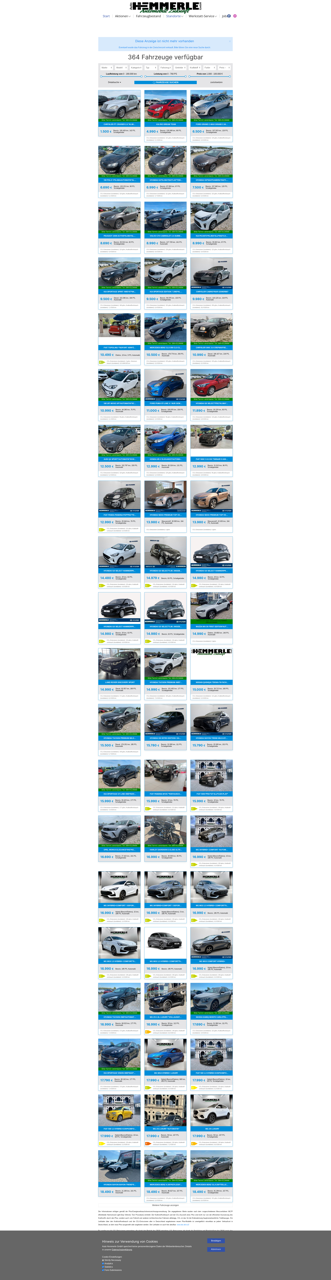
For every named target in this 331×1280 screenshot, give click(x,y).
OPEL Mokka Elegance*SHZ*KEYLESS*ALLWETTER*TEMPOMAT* (122, 850)
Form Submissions (113, 1270)
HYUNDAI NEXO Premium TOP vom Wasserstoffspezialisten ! (168, 515)
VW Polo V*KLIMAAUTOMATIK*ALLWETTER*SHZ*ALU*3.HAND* (122, 180)
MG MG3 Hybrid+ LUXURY (166, 1073)
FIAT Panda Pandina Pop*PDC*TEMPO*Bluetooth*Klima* (122, 515)
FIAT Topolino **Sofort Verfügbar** (122, 348)
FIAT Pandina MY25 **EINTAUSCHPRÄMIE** (168, 794)
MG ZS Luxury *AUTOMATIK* (166, 1129)
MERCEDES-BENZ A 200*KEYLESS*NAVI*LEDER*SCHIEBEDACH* (168, 1185)
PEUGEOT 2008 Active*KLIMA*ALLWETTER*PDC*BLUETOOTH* (122, 236)
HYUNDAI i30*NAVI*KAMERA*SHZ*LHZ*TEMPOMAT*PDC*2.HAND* (214, 180)
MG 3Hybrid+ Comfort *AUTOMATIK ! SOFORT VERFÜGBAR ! (214, 850)
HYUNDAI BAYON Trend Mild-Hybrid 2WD (214, 738)
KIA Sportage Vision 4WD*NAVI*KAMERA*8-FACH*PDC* (122, 1073)
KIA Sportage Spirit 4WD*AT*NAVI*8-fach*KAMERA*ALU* (122, 292)
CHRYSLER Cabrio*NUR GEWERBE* (212, 292)
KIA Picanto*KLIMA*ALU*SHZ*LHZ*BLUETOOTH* (214, 236)
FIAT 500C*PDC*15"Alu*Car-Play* (212, 794)
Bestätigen (216, 1241)
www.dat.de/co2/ (183, 1225)
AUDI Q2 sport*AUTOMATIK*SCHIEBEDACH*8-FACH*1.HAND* (122, 459)
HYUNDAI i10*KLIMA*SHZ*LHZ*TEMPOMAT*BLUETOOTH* (168, 180)
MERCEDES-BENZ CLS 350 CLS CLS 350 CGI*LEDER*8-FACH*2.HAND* (168, 348)
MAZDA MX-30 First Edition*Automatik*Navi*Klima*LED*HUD (214, 627)
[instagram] (235, 16)
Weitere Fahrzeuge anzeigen (165, 1205)
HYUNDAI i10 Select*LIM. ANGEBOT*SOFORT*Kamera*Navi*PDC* (168, 571)
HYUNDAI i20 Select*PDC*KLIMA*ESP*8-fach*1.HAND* (214, 403)
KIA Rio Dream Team (166, 124)
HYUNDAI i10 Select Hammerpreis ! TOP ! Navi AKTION (122, 627)
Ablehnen (216, 1249)
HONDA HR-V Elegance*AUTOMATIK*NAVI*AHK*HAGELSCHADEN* (168, 459)
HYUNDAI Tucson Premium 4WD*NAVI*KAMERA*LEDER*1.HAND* (168, 682)
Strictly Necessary (112, 1260)
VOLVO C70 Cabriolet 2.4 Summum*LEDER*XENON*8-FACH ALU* (168, 236)
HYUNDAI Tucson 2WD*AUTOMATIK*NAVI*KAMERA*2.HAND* (122, 1017)
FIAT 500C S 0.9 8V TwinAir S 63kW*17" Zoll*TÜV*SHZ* (214, 459)
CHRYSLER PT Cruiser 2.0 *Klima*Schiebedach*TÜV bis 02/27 (122, 124)
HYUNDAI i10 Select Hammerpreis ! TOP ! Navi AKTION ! (122, 571)
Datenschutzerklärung (122, 1250)
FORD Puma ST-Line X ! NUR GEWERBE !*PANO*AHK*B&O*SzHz (168, 403)
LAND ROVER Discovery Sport (120, 682)
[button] (230, 41)
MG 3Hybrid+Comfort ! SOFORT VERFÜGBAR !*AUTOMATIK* (122, 905)
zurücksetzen (216, 82)
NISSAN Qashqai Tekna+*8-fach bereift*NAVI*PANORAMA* (214, 682)
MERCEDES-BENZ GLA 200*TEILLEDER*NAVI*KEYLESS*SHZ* (214, 1185)
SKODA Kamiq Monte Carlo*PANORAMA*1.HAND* (214, 1017)
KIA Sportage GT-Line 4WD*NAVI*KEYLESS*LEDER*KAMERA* (122, 794)
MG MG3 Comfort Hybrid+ (212, 961)
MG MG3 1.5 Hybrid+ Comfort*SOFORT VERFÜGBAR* (214, 905)
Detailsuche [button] (113, 82)
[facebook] (229, 16)
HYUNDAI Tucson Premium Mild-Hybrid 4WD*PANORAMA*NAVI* (122, 738)
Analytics (108, 1263)
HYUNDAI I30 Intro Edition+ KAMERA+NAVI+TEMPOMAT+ (168, 738)
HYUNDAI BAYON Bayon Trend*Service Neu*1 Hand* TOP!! (122, 1185)
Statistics (108, 1267)
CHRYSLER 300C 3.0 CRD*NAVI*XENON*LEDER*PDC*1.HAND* (214, 348)
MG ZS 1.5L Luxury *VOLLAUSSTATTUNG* (168, 1017)
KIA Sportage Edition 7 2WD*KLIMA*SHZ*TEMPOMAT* (168, 292)
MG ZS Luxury (212, 1129)
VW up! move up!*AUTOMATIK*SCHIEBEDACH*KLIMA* (122, 403)
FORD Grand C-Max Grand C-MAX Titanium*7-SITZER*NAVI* (214, 124)
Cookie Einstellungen (112, 1257)
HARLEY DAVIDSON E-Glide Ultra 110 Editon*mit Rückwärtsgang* (168, 850)
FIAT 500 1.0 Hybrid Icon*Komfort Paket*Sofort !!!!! (214, 1073)
